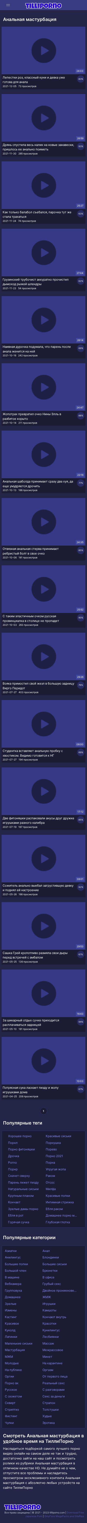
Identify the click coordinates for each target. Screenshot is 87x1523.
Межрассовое (52, 1350)
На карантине (52, 1363)
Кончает (13, 1202)
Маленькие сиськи (18, 1343)
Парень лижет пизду (23, 1182)
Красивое (12, 1323)
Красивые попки (57, 1196)
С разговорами (53, 1390)
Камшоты (49, 1310)
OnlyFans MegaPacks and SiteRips (64, 1516)
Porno (12, 1162)
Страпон (48, 1403)
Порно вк (11, 1383)
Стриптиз (12, 1409)
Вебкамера (13, 1284)
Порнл (12, 1143)
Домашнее (13, 1297)
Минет (47, 1357)
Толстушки (50, 1409)
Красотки (49, 1323)
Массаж (48, 1343)
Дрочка (13, 1156)
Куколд (10, 1330)
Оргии (9, 1376)
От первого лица (54, 1376)
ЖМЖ (46, 1297)
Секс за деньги (53, 1396)
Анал (46, 1251)
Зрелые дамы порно (22, 1209)
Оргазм (47, 1370)
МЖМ (9, 1357)
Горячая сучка (18, 1222)
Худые (47, 1416)
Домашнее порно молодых (62, 1215)
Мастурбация (15, 1350)
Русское (11, 1390)
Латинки (11, 1337)
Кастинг (11, 1317)
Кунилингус (51, 1330)
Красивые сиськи (58, 1136)
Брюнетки (49, 1270)
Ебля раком (54, 1209)
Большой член (15, 1270)
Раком (50, 1176)
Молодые (12, 1363)
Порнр (12, 1169)
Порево (51, 1149)
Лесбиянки (50, 1337)
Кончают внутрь (54, 1317)
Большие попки (16, 1264)
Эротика (48, 1423)
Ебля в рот (15, 1215)
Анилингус (13, 1257)
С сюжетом (13, 1396)
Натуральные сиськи (23, 1189)
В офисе (48, 1277)
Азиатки (11, 1251)
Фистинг (11, 1416)
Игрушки (48, 1304)
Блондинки (50, 1257)
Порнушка (53, 1143)
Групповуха (13, 1290)
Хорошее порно (19, 1136)
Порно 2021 (54, 1156)
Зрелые (10, 1304)
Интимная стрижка (59, 1202)
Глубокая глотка (57, 1222)
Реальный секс (53, 1383)
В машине (12, 1277)
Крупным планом (20, 1196)
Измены (11, 1310)
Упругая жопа (55, 1169)
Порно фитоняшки (21, 1149)
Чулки (9, 1423)
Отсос (50, 1182)
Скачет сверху (18, 1176)
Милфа (50, 1189)
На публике (13, 1370)
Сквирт (10, 1403)
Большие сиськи (54, 1264)
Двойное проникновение (60, 1290)
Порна (50, 1162)
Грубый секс (51, 1284)
